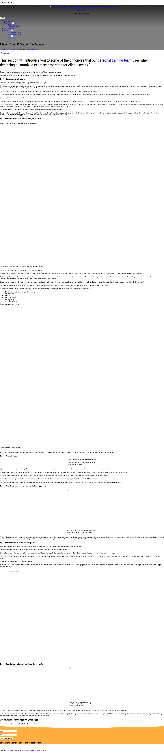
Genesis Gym (82, 10)
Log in (44, 750)
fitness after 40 (10, 49)
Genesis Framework (28, 750)
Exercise (2, 49)
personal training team (115, 60)
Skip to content (8, 2)
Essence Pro (16, 750)
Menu (3, 17)
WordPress (38, 750)
